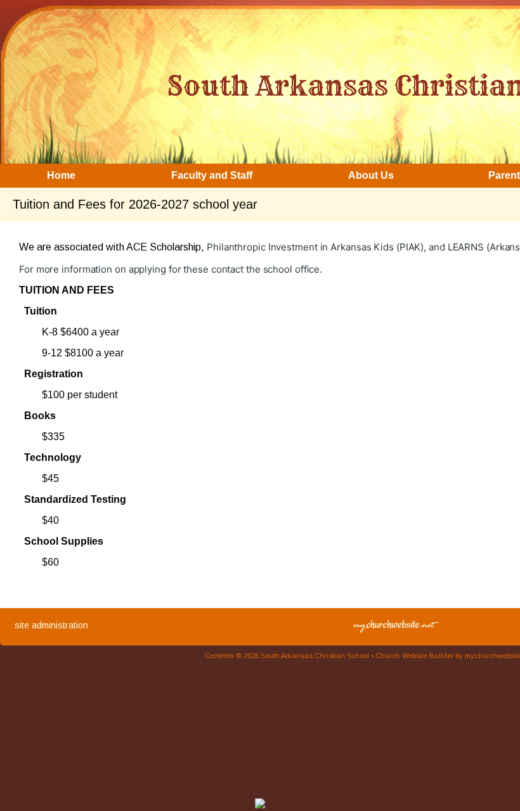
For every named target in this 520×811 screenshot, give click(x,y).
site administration (51, 625)
